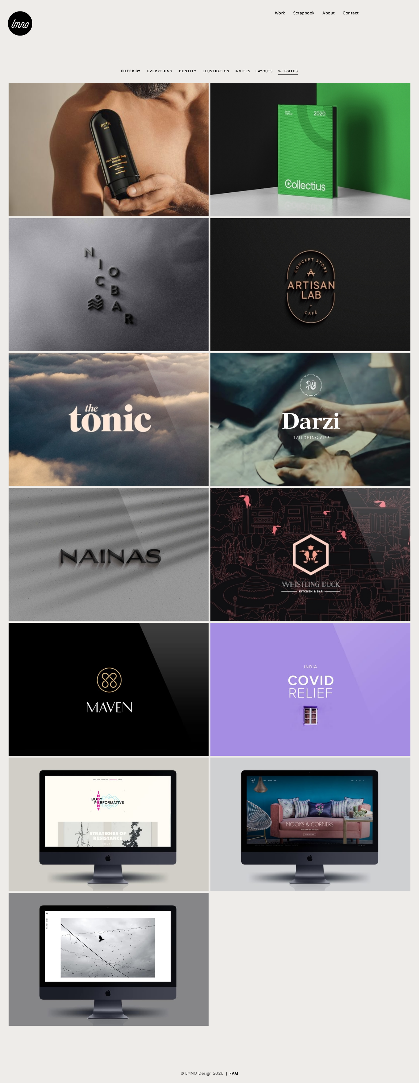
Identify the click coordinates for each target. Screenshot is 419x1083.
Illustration (216, 70)
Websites (288, 70)
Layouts (264, 70)
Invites (242, 70)
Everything (160, 70)
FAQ (233, 1073)
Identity (187, 70)
